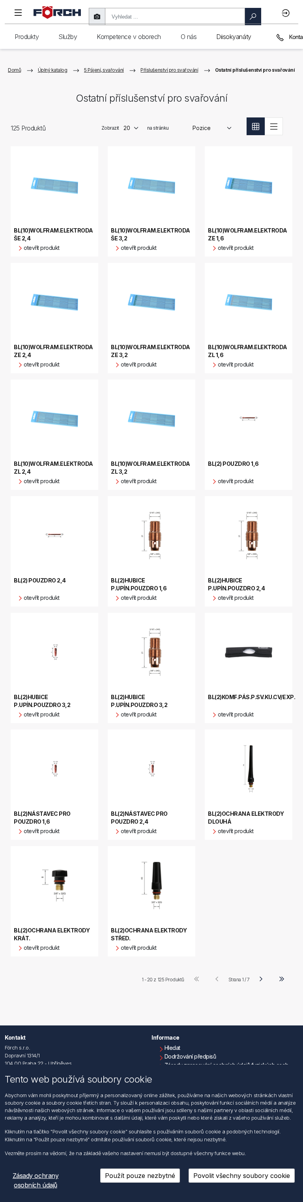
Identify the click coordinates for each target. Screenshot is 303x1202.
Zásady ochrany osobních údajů (35, 1180)
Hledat (172, 1047)
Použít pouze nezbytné (140, 1176)
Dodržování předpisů (190, 1056)
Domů (14, 70)
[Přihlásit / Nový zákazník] (287, 12)
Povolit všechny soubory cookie (241, 1176)
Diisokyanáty (233, 37)
